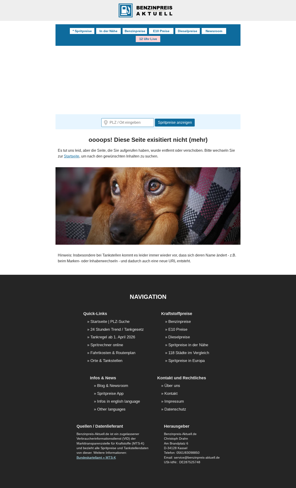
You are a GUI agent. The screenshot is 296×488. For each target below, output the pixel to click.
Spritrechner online (106, 345)
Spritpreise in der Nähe (188, 345)
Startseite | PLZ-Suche (110, 322)
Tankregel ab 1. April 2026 (112, 337)
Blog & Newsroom (112, 386)
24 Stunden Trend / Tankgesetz (117, 330)
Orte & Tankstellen (106, 361)
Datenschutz (175, 409)
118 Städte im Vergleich (188, 353)
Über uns (172, 386)
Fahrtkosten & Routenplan (112, 353)
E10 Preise (161, 31)
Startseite (71, 156)
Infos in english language (118, 402)
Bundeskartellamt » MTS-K (96, 457)
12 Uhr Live (148, 39)
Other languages (111, 409)
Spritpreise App (110, 394)
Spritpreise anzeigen (175, 122)
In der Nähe (108, 31)
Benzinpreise (135, 31)
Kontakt (171, 394)
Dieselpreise (187, 31)
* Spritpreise (82, 31)
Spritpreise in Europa (186, 361)
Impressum (174, 402)
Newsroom (214, 31)
